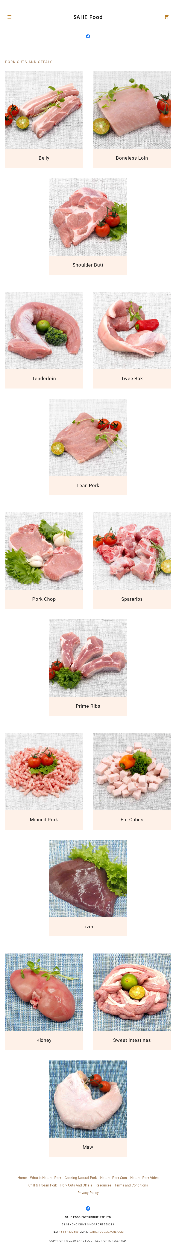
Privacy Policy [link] (88, 1193)
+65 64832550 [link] (69, 1231)
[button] (13, 17)
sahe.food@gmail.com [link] (107, 1231)
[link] (88, 17)
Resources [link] (103, 1185)
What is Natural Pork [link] (45, 1178)
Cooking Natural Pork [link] (81, 1178)
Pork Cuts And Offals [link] (76, 1185)
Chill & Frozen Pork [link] (42, 1185)
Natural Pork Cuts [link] (113, 1178)
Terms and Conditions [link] (131, 1185)
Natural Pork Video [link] (144, 1178)
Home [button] (22, 1178)
